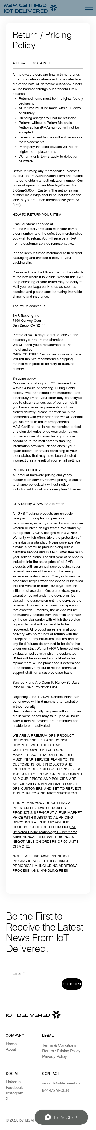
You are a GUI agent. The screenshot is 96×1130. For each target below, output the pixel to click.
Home (11, 1043)
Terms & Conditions (59, 1045)
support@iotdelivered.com (62, 1083)
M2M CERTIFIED (25, 5)
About (11, 1049)
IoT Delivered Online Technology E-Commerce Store (45, 831)
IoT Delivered (26, 11)
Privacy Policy (54, 1056)
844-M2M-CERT (56, 1090)
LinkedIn (13, 1082)
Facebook (14, 1087)
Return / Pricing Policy (61, 1051)
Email (18, 973)
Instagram (14, 1093)
